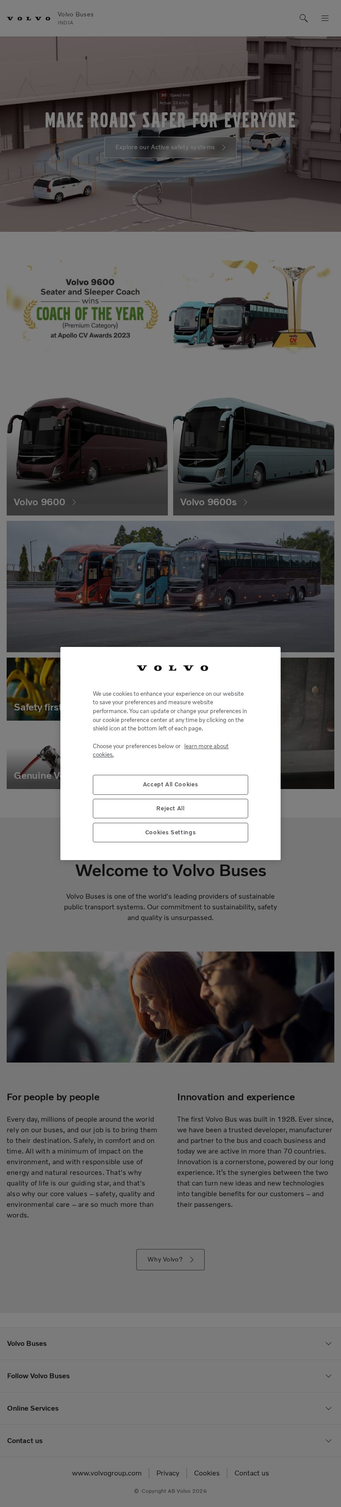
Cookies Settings (170, 832)
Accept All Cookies (170, 784)
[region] (170, 753)
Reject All (170, 808)
